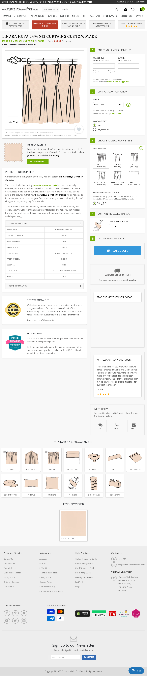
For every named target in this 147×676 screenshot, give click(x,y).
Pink (64, 265)
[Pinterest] (15, 613)
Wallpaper (95, 16)
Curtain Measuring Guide (86, 559)
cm (98, 71)
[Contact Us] (24, 621)
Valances (52, 469)
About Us (43, 559)
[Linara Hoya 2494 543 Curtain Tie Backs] (73, 483)
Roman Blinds (37, 16)
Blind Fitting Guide (83, 573)
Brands (139, 16)
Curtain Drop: (124, 59)
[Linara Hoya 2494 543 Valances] (52, 457)
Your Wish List (10, 568)
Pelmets (115, 469)
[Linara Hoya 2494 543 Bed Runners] (135, 457)
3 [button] (16, 126)
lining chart (115, 113)
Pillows (31, 495)
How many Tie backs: (118, 221)
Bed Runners (135, 469)
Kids (85, 16)
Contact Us (140, 2)
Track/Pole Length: (100, 59)
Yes (98, 203)
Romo (41, 41)
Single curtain (103, 130)
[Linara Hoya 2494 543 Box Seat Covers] (10, 483)
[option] (44, 90)
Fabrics (76, 16)
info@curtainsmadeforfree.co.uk (131, 565)
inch (113, 71)
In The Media (45, 568)
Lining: (96, 99)
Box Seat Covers (10, 495)
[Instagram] (24, 613)
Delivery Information (84, 577)
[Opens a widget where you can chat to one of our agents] (136, 671)
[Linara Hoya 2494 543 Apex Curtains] (31, 457)
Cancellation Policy (47, 586)
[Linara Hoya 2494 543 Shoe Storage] (94, 483)
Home (4, 44)
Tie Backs (73, 495)
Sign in (130, 2)
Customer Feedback (12, 573)
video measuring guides (118, 82)
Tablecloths (94, 469)
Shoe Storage (94, 495)
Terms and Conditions (48, 573)
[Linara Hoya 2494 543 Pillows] (31, 483)
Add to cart (39, 161)
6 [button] (26, 126)
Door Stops (115, 495)
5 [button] (23, 126)
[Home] (20, 9)
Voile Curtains (110, 16)
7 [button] (30, 126)
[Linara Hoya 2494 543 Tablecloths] (94, 457)
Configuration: (100, 121)
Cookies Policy (45, 582)
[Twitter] (15, 621)
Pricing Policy (9, 577)
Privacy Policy (45, 577)
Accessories (127, 16)
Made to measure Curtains (18, 41)
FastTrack (79, 582)
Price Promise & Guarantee (51, 591)
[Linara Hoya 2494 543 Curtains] (10, 457)
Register (120, 2)
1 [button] (8, 126)
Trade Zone (9, 586)
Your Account (9, 563)
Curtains (6, 16)
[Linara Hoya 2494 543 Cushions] (52, 483)
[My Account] (125, 9)
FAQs (77, 586)
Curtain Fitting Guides (84, 563)
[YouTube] (7, 621)
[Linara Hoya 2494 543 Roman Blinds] (73, 457)
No (106, 203)
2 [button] (12, 126)
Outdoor (52, 16)
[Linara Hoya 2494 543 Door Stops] (115, 483)
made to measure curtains (46, 185)
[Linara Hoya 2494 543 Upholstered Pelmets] (115, 457)
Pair (99, 125)
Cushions (64, 16)
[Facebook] (7, 613)
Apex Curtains (21, 16)
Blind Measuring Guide (85, 568)
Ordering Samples (11, 582)
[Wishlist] (133, 9)
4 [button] (19, 126)
